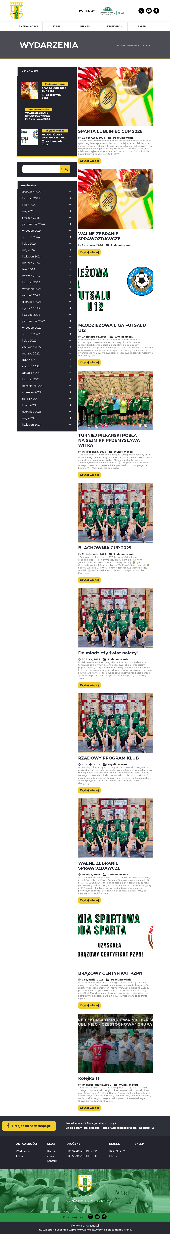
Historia (51, 1151)
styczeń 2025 (31, 217)
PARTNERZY (117, 1151)
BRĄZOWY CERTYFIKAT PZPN (110, 973)
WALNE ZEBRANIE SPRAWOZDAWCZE (99, 236)
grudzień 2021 (31, 373)
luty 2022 (28, 360)
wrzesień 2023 (32, 288)
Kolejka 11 (88, 1078)
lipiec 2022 (29, 340)
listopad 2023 (31, 282)
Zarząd (51, 1156)
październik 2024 (33, 224)
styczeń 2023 (31, 308)
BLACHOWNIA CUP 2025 (104, 547)
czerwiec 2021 (31, 411)
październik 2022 (33, 321)
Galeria (20, 1156)
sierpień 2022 (31, 334)
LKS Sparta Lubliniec (127, 45)
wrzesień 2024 (32, 230)
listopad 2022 (31, 314)
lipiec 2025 (29, 204)
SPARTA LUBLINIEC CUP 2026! (111, 131)
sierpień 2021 (30, 398)
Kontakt (52, 1160)
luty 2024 (28, 269)
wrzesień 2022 (32, 327)
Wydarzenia (23, 1151)
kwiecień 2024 (31, 256)
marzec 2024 (31, 263)
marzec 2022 (31, 353)
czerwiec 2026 (31, 191)
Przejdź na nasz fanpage (31, 1126)
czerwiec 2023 (32, 301)
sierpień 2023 (31, 295)
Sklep (142, 26)
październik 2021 (33, 385)
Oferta (113, 1156)
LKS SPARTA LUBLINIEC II (83, 1156)
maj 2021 (28, 418)
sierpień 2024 (31, 237)
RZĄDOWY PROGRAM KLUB (108, 758)
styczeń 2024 (31, 276)
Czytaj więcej (89, 160)
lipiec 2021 (29, 405)
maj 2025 (28, 211)
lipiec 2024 (29, 243)
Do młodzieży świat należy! (108, 652)
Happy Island (123, 1229)
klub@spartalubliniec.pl (85, 1200)
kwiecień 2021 (31, 424)
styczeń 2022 (31, 366)
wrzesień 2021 (31, 392)
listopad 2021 (31, 379)
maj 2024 (28, 250)
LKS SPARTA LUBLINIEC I (82, 1151)
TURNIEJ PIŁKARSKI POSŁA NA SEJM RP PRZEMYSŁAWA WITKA (109, 440)
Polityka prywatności (85, 1225)
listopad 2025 (31, 198)
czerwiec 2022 (32, 347)
